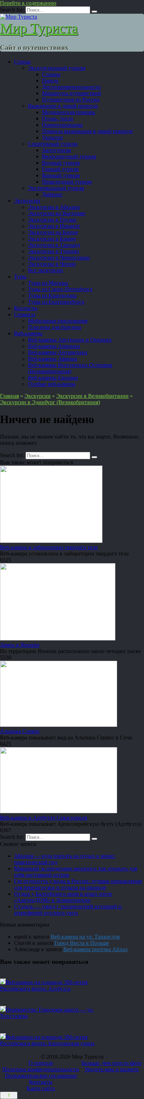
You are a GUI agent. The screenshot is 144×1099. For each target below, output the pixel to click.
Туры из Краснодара (52, 295)
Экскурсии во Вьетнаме (56, 213)
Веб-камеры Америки (54, 346)
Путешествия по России (71, 100)
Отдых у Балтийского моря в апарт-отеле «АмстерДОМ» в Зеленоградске (63, 897)
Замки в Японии (19, 645)
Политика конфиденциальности (40, 1069)
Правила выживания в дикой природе (87, 131)
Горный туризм (60, 169)
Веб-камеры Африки (52, 359)
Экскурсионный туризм (56, 68)
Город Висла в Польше (82, 943)
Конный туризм (61, 175)
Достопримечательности (71, 87)
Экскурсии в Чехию (52, 264)
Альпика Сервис (20, 731)
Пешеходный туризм (67, 182)
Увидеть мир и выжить (111, 1069)
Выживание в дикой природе (63, 106)
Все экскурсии (45, 270)
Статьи (22, 62)
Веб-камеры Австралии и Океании (69, 340)
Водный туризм (61, 163)
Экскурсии (27, 201)
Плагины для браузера (54, 327)
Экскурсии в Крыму (52, 239)
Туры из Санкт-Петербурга (60, 289)
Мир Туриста (39, 28)
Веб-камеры (28, 333)
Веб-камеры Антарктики (57, 352)
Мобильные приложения (57, 321)
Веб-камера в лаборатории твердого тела (49, 547)
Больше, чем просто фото (111, 1063)
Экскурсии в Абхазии (54, 207)
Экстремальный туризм (56, 188)
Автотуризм (56, 150)
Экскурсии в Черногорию (59, 258)
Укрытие (52, 137)
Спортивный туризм (52, 144)
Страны (51, 74)
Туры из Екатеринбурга (56, 302)
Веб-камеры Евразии (53, 378)
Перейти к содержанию (28, 3)
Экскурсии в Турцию (53, 251)
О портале (41, 1063)
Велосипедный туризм (69, 156)
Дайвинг (52, 194)
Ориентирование (62, 125)
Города (50, 81)
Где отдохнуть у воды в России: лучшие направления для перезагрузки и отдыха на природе (78, 884)
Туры (20, 276)
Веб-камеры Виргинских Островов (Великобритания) (70, 368)
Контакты (25, 308)
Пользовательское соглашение (41, 1076)
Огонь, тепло (57, 118)
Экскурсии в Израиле (54, 226)
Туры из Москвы (48, 283)
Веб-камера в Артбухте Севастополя (43, 818)
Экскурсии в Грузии (52, 220)
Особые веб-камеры (51, 384)
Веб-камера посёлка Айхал (95, 949)
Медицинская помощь (68, 112)
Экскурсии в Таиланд (54, 245)
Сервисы (24, 314)
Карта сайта (41, 1088)
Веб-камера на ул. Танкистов (85, 937)
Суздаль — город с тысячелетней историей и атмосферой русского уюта (68, 909)
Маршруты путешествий (71, 93)
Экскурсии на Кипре (53, 232)
